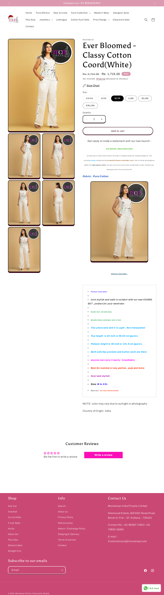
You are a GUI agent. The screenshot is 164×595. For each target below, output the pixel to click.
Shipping (100, 79)
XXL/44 (90, 105)
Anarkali (12, 511)
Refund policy (65, 523)
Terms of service (67, 540)
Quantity (87, 113)
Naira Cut (13, 534)
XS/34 (91, 99)
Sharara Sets (15, 545)
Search (62, 506)
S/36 (105, 99)
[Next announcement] (154, 3)
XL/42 (145, 98)
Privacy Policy (65, 517)
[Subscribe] (61, 570)
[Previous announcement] (9, 3)
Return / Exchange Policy (71, 528)
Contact (62, 545)
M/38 (117, 98)
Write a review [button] (103, 455)
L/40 (131, 98)
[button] (80, 13)
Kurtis (11, 528)
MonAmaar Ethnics (23, 593)
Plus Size (13, 540)
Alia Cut (12, 506)
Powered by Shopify (41, 593)
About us (63, 511)
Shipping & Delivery (68, 534)
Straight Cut (14, 551)
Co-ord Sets (14, 517)
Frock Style (14, 523)
